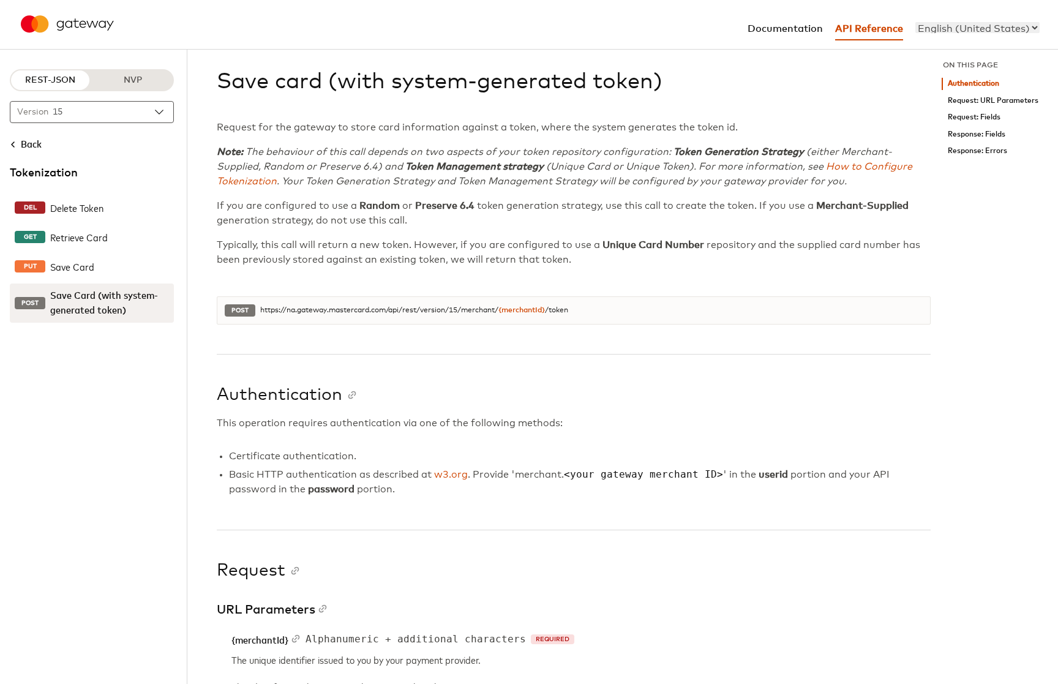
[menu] (977, 27)
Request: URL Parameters (993, 101)
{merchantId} (521, 310)
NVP (133, 80)
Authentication (973, 84)
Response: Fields (976, 134)
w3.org (451, 474)
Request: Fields (974, 117)
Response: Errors (977, 151)
